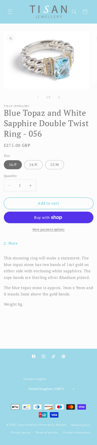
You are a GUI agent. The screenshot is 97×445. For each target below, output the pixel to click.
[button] (10, 11)
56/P (13, 164)
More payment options (48, 229)
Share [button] (13, 243)
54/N (33, 164)
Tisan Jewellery (28, 425)
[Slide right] (59, 97)
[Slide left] (38, 97)
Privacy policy (21, 432)
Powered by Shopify (53, 425)
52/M (54, 164)
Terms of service (47, 432)
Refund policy (81, 425)
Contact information (77, 432)
